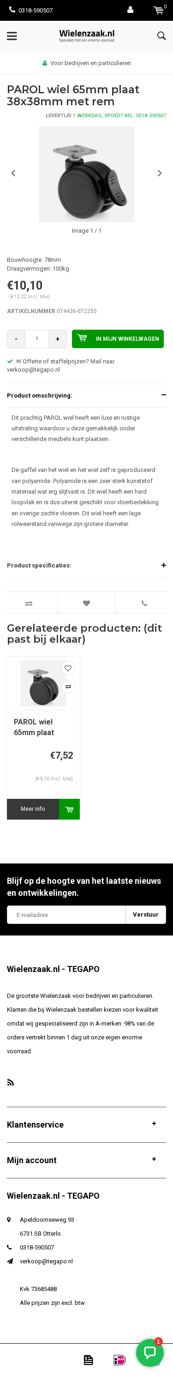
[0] (158, 10)
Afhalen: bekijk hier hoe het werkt (99, 63)
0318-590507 (35, 10)
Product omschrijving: (39, 395)
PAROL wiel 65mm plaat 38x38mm (34, 728)
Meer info (33, 809)
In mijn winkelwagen (127, 339)
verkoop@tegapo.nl (46, 1261)
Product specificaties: (39, 565)
